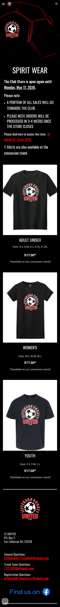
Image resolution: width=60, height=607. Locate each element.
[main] (30, 70)
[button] (3, 4)
